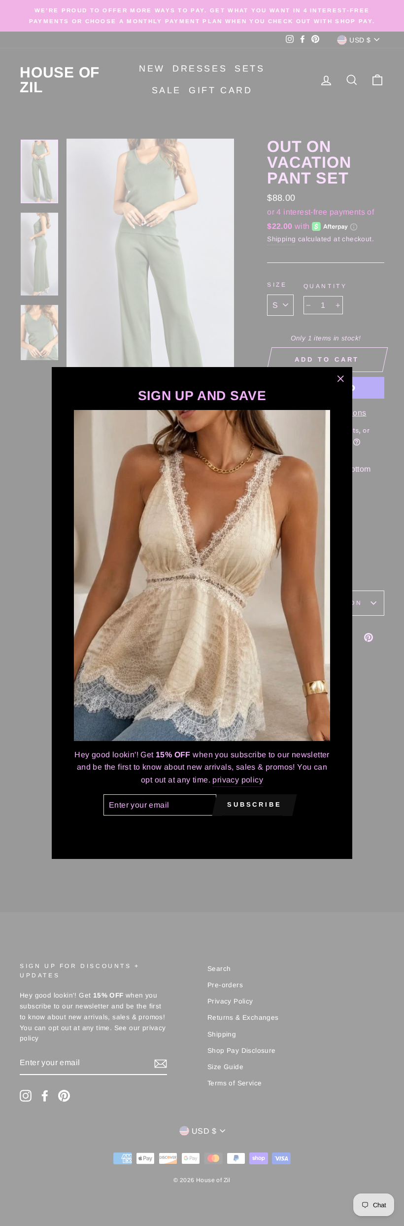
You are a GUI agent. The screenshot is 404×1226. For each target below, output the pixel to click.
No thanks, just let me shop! (202, 829)
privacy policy (237, 780)
